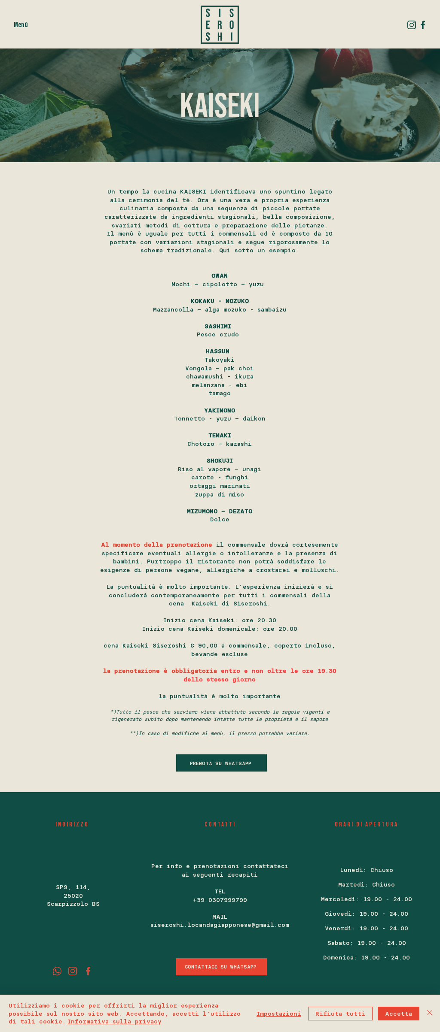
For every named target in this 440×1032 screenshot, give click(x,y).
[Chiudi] (430, 1013)
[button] (21, 24)
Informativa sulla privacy (114, 1021)
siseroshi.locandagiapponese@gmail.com (219, 924)
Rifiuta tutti (340, 1013)
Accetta (398, 1013)
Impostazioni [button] (279, 1013)
